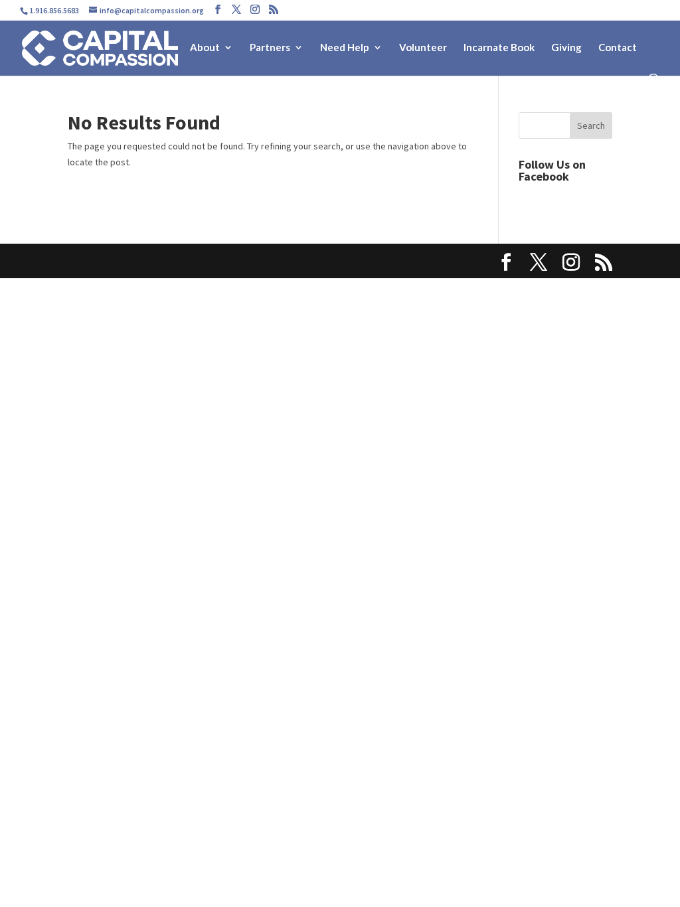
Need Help (344, 47)
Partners (270, 47)
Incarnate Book (499, 47)
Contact (617, 47)
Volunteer (423, 47)
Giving (566, 47)
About (205, 47)
